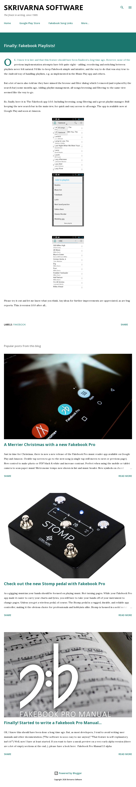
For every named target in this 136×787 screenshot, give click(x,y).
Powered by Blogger (70, 773)
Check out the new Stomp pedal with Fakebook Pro (54, 583)
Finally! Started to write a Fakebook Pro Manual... (53, 722)
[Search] (122, 6)
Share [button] (124, 324)
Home (7, 23)
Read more (125, 476)
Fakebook (19, 324)
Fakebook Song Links (61, 23)
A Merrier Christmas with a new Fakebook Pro (49, 444)
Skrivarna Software (43, 7)
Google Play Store (29, 23)
